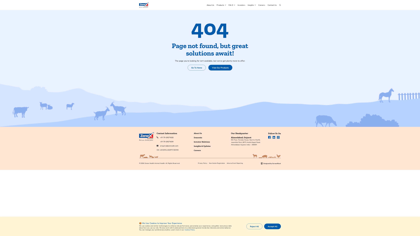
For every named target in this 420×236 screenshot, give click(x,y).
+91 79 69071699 (166, 142)
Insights (251, 5)
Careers (261, 5)
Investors (241, 5)
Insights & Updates (202, 146)
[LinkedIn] (274, 137)
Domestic (198, 137)
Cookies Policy (190, 230)
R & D (231, 5)
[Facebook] (269, 137)
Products (220, 5)
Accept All (272, 226)
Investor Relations (202, 142)
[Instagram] (278, 137)
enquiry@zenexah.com (169, 146)
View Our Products (220, 67)
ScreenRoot (276, 163)
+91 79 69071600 (166, 137)
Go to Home (196, 67)
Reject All (254, 226)
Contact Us (272, 5)
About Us (210, 5)
